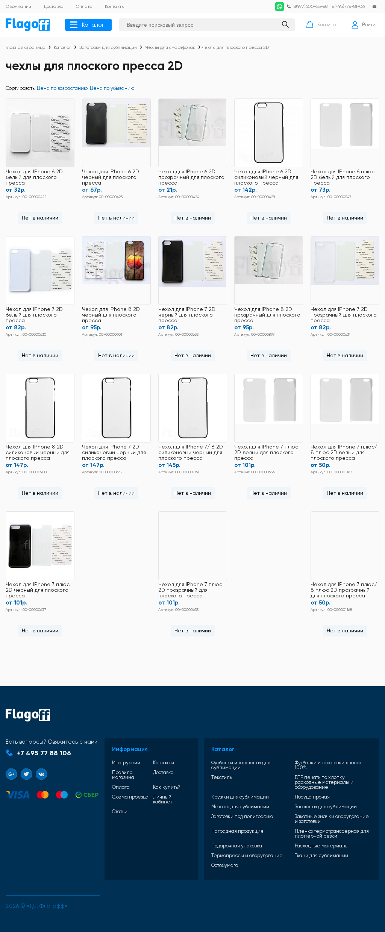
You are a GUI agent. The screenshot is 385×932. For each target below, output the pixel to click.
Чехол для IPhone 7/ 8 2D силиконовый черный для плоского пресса (190, 452)
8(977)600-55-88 (310, 6)
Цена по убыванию (112, 88)
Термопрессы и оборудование (247, 855)
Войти (369, 24)
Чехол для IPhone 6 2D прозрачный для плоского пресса (191, 177)
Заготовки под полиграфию (242, 816)
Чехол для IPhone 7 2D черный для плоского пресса (186, 314)
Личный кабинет (162, 799)
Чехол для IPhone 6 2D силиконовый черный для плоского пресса (266, 177)
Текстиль (221, 777)
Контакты (163, 762)
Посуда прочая (312, 796)
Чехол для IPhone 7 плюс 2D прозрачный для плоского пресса (190, 590)
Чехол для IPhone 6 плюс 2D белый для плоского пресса (342, 177)
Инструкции (126, 762)
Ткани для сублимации (321, 855)
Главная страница (25, 47)
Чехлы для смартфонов (170, 47)
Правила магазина (123, 775)
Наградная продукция (237, 831)
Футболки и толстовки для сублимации (240, 765)
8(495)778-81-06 (348, 6)
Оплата (121, 787)
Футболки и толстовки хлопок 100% (328, 765)
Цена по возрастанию (62, 88)
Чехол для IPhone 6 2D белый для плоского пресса (34, 177)
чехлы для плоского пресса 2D (235, 47)
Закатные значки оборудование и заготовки (332, 819)
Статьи (119, 811)
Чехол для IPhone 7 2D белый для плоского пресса (34, 314)
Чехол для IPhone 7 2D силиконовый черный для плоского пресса (114, 452)
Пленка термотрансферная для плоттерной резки (332, 833)
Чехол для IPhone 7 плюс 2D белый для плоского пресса (266, 452)
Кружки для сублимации (240, 796)
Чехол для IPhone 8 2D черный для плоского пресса (111, 314)
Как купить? (166, 787)
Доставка (163, 772)
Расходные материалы (322, 845)
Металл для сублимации (240, 806)
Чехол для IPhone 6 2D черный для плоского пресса (110, 177)
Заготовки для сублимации (108, 47)
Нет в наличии (40, 218)
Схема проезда (130, 797)
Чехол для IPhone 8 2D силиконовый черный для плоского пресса (38, 452)
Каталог (93, 24)
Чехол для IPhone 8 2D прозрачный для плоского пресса (267, 314)
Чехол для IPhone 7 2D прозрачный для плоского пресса (344, 314)
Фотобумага (224, 865)
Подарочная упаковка (236, 845)
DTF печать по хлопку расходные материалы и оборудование (324, 782)
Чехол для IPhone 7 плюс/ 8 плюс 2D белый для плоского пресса (344, 452)
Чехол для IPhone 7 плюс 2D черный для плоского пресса (38, 590)
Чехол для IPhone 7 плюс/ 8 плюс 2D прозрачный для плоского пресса (344, 590)
